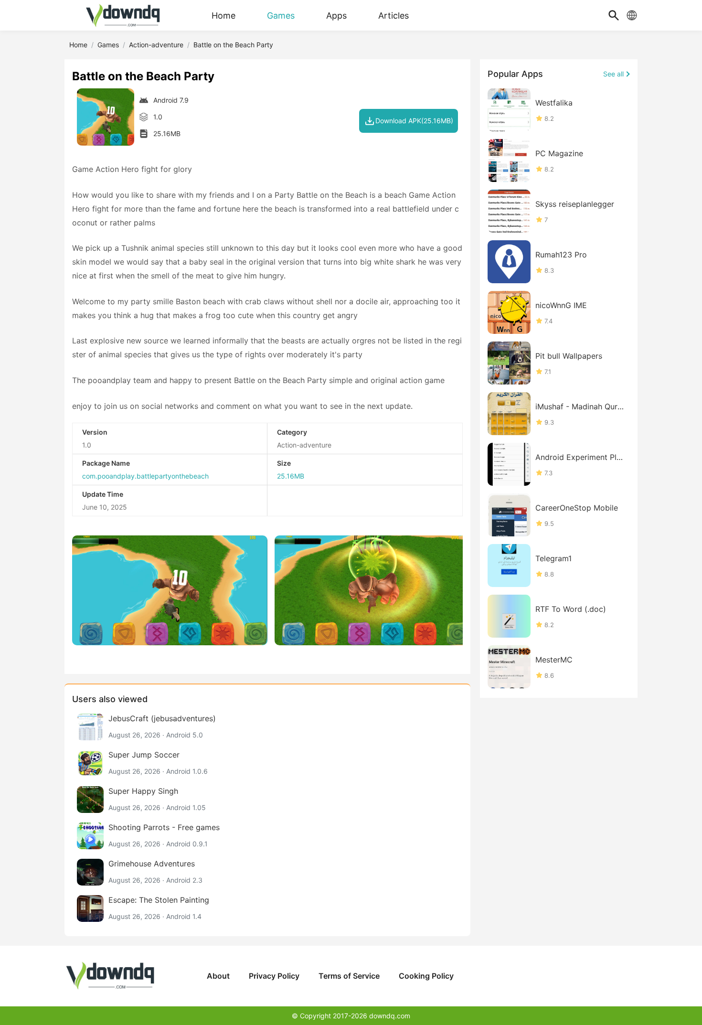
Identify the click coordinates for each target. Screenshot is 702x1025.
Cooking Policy (426, 976)
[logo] (124, 15)
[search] (613, 15)
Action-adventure (156, 45)
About (218, 976)
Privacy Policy (274, 976)
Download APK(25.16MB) (414, 121)
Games (108, 45)
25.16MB (290, 476)
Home (78, 45)
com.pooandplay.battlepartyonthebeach (145, 476)
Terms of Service (349, 976)
